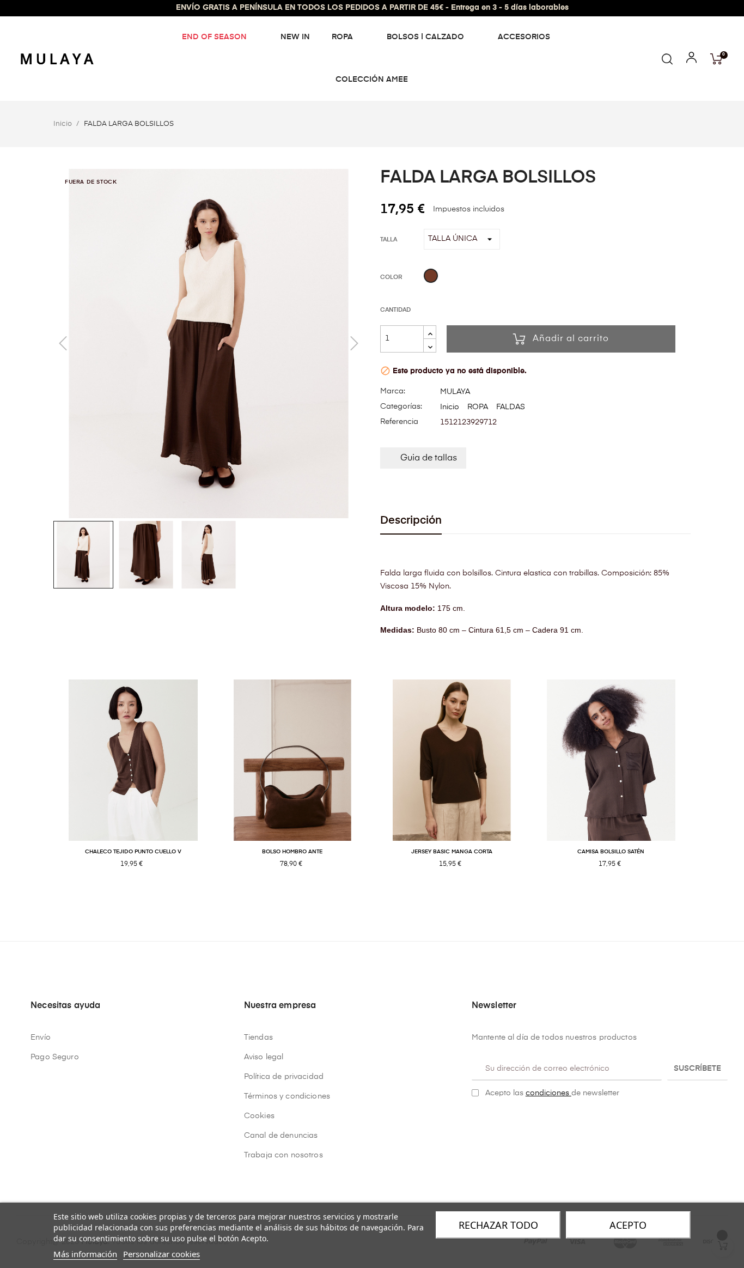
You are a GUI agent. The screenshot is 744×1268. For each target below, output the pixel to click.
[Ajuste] (691, 60)
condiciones (548, 1093)
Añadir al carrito (571, 339)
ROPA (477, 407)
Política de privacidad (284, 1077)
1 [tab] (366, 899)
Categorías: (401, 406)
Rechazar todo (498, 1224)
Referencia (399, 422)
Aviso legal (264, 1057)
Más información (85, 1253)
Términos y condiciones (287, 1096)
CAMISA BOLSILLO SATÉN (610, 851)
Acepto (628, 1224)
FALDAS (510, 407)
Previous (45, 784)
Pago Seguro (55, 1057)
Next (698, 784)
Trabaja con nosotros (283, 1155)
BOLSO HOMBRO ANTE (292, 851)
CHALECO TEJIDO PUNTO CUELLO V (133, 851)
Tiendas (258, 1037)
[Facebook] (476, 1121)
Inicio (449, 407)
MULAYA (455, 392)
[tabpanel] (133, 785)
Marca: (392, 391)
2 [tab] (377, 899)
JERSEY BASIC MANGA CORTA (451, 851)
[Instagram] (493, 1121)
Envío (41, 1037)
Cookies (259, 1116)
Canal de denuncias (281, 1135)
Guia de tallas (428, 458)
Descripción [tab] (411, 520)
